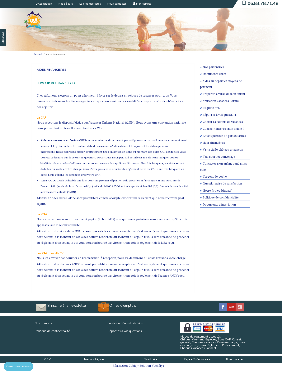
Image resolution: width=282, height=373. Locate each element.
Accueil (38, 53)
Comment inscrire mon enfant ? (223, 129)
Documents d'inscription (219, 204)
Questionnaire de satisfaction (222, 183)
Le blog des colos (90, 4)
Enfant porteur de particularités (224, 136)
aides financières (214, 142)
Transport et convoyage (219, 156)
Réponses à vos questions (220, 115)
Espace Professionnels (197, 359)
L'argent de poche (215, 176)
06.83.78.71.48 (263, 3)
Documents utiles (214, 74)
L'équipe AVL (211, 108)
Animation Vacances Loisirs (221, 101)
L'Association (44, 4)
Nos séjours (66, 4)
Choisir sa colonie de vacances (223, 122)
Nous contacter (116, 4)
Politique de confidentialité (221, 197)
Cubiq (133, 365)
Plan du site (150, 359)
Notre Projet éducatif (217, 190)
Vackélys (158, 365)
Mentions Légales (94, 359)
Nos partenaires (213, 67)
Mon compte (143, 4)
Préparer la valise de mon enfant (224, 94)
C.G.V (47, 359)
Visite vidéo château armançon (223, 150)
